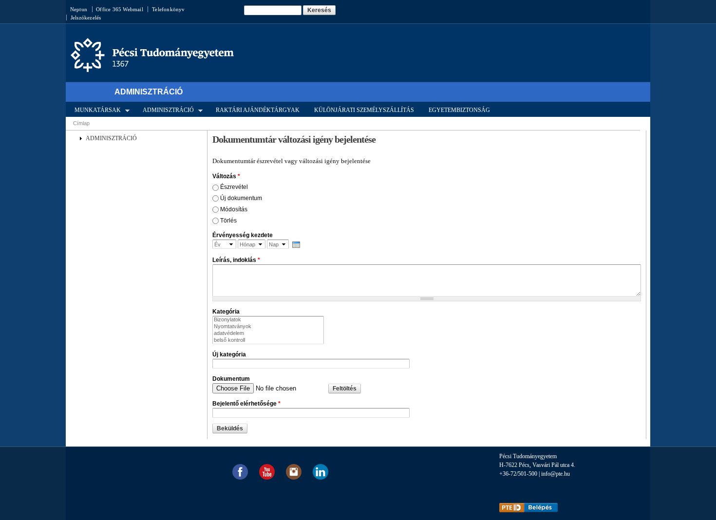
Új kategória (229, 354)
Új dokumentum (241, 198)
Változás (226, 176)
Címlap (81, 123)
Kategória (226, 311)
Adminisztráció (148, 92)
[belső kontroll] (268, 340)
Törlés (228, 220)
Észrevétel (234, 187)
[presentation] (296, 245)
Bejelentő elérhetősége (246, 403)
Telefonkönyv (168, 9)
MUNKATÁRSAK (95, 109)
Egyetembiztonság (459, 110)
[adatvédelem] (268, 333)
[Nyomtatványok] (268, 326)
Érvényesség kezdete (242, 235)
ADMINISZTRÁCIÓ (165, 109)
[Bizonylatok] (268, 319)
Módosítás (233, 209)
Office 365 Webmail (119, 9)
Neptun (78, 9)
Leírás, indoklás (236, 260)
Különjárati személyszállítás (364, 110)
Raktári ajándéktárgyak (258, 110)
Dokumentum (231, 378)
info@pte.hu (555, 473)
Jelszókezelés (86, 17)
